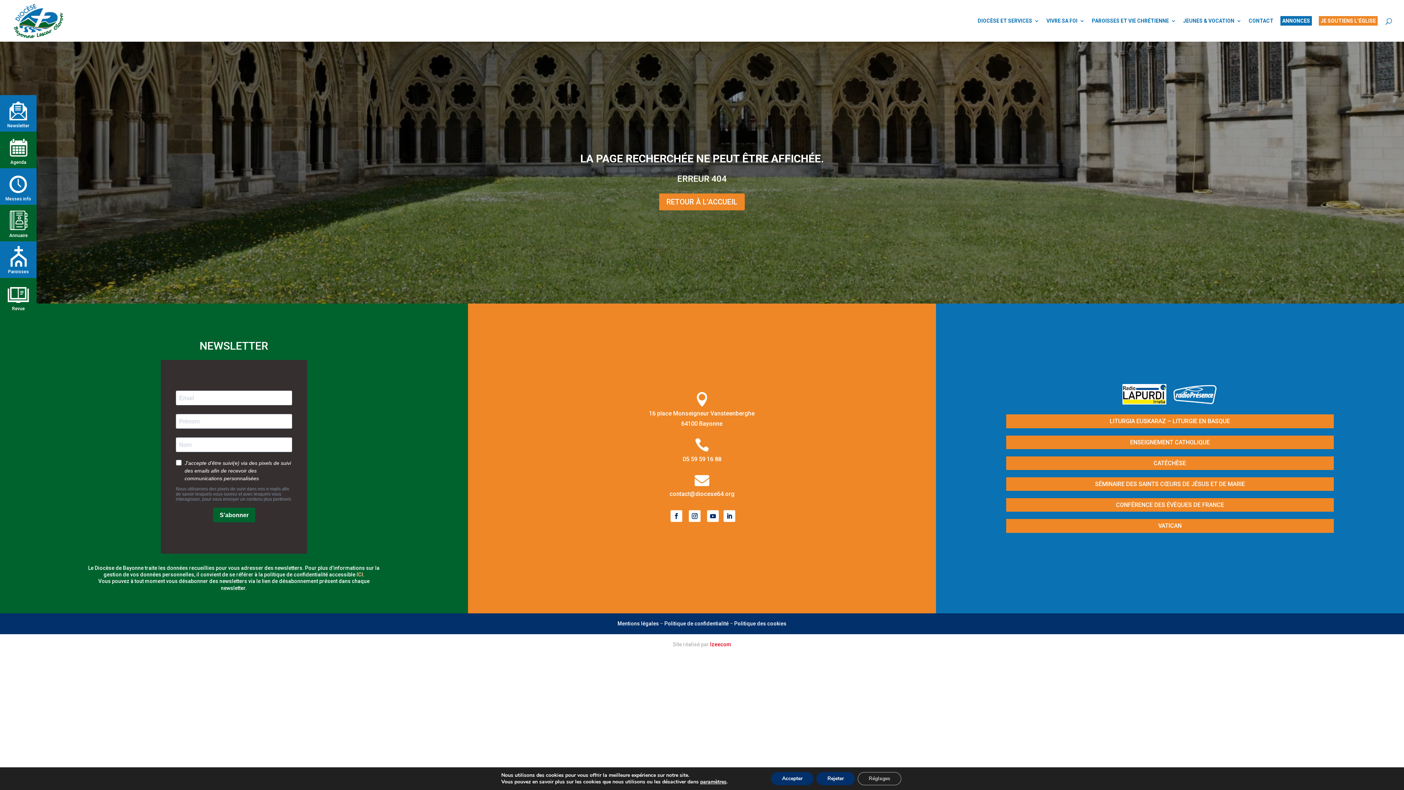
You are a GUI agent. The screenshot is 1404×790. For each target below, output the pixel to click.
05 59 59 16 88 (702, 459)
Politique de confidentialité (696, 624)
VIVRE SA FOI (1061, 21)
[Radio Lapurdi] (1147, 402)
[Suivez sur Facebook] (676, 516)
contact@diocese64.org (702, 493)
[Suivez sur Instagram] (695, 516)
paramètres (713, 782)
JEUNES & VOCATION (1208, 21)
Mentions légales (638, 624)
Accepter (792, 778)
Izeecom (720, 644)
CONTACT (1261, 21)
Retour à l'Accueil (702, 202)
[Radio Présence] (1195, 402)
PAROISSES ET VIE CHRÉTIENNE (1130, 21)
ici (359, 575)
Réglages (879, 778)
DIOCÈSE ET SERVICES (1005, 21)
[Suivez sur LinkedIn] (729, 516)
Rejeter (835, 778)
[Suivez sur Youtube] (713, 516)
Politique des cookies (760, 624)
